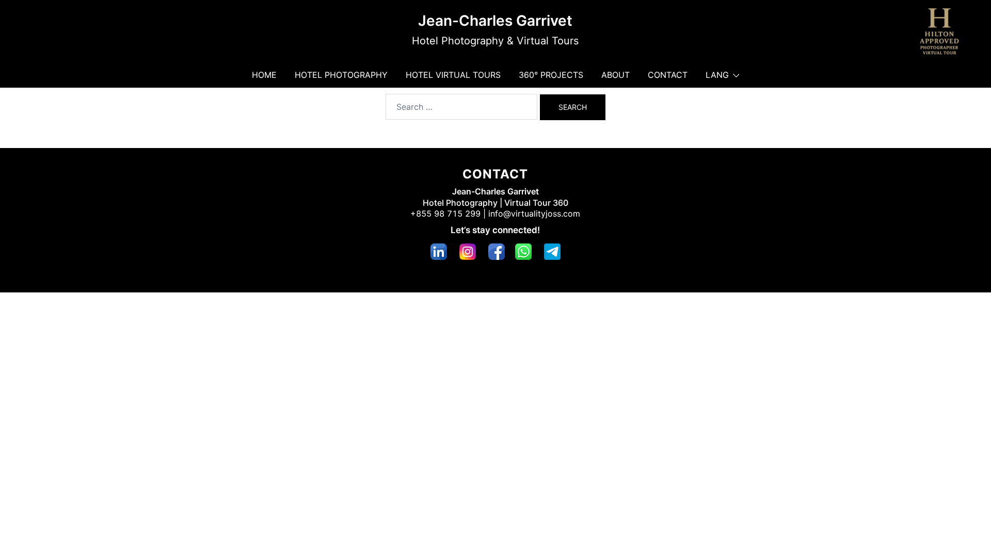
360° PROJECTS (551, 75)
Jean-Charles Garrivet (495, 20)
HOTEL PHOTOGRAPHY (341, 75)
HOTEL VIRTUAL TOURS (453, 75)
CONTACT (668, 75)
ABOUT (615, 75)
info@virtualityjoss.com (534, 213)
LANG (717, 75)
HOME (264, 75)
